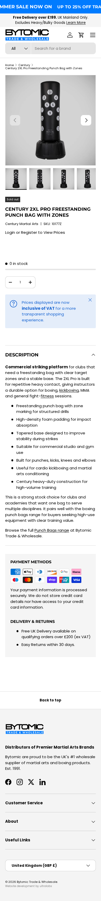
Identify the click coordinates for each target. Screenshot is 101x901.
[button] (81, 35)
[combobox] (50, 48)
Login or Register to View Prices (35, 232)
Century (24, 65)
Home (9, 65)
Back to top (50, 700)
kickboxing (69, 390)
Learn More (76, 22)
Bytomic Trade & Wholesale (37, 882)
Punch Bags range (51, 530)
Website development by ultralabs (28, 886)
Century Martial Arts (21, 223)
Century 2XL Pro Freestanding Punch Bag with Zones (43, 68)
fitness (47, 396)
